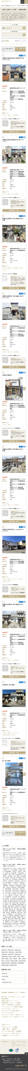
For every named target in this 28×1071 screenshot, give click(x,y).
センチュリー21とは (5, 1008)
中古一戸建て (12, 996)
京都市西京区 (4, 956)
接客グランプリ (19, 1014)
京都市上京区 (10, 950)
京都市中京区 (4, 952)
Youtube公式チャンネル (6, 1016)
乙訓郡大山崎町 (14, 960)
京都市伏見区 (17, 954)
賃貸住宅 (14, 1029)
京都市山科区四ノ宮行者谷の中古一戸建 (13, 450)
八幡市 (19, 958)
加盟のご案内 (9, 1058)
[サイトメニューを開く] (26, 2)
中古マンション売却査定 (15, 1002)
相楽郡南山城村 (5, 965)
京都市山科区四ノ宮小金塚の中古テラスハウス (13, 296)
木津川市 (7, 960)
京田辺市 (24, 958)
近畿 (27, 5)
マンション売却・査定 (8, 1031)
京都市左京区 (17, 950)
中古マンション (7, 1027)
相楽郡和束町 (14, 963)
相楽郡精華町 (21, 963)
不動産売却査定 (4, 1002)
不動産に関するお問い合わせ (9, 1062)
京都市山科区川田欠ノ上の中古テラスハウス (13, 530)
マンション (18, 996)
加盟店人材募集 (15, 1010)
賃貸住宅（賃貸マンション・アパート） (10, 1000)
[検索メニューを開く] (22, 2)
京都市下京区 (19, 952)
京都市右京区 (10, 954)
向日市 (10, 958)
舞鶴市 (15, 956)
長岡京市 (15, 958)
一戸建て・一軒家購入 (21, 5)
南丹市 (3, 960)
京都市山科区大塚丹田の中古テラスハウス (13, 140)
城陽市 (7, 958)
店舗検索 (21, 1006)
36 (17, 43)
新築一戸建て (4, 996)
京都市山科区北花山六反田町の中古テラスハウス (13, 58)
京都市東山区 (12, 952)
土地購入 (15, 1027)
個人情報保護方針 (6, 1060)
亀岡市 (3, 958)
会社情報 (3, 1058)
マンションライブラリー (6, 1006)
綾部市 (18, 956)
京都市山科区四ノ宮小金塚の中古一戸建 (13, 219)
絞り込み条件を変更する (14, 1069)
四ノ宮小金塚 (6, 761)
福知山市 (11, 956)
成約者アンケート (18, 1016)
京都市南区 (4, 954)
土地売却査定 (17, 1004)
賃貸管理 (16, 1006)
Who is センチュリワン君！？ (8, 1014)
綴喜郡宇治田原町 (5, 963)
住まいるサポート (16, 1033)
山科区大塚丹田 (7, 375)
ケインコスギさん (14, 1035)
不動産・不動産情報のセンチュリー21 (8, 5)
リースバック (15, 1008)
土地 (23, 996)
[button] (24, 73)
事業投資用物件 (4, 998)
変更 (24, 28)
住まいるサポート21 (5, 1010)
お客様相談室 (19, 1062)
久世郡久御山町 (22, 960)
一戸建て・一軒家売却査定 (7, 1004)
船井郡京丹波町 (13, 965)
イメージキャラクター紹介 (7, 1012)
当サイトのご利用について (17, 1060)
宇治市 (22, 956)
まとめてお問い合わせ (20, 49)
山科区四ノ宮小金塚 (8, 685)
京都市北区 (4, 950)
